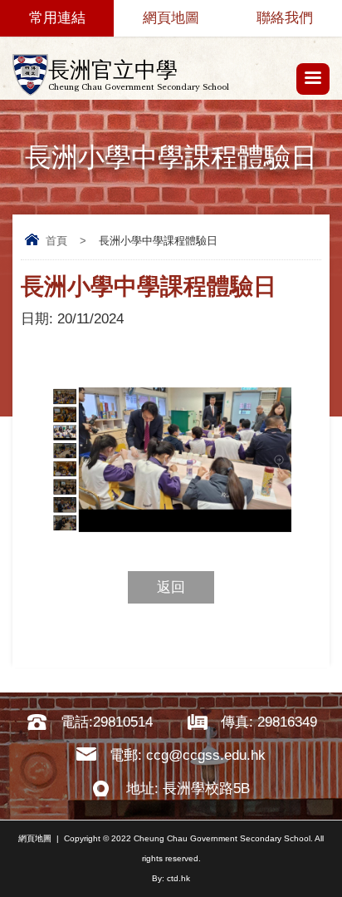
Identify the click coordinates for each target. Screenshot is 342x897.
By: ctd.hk (171, 878)
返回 (171, 587)
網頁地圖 (171, 18)
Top (337, 860)
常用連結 (57, 18)
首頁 (56, 240)
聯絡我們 (284, 18)
